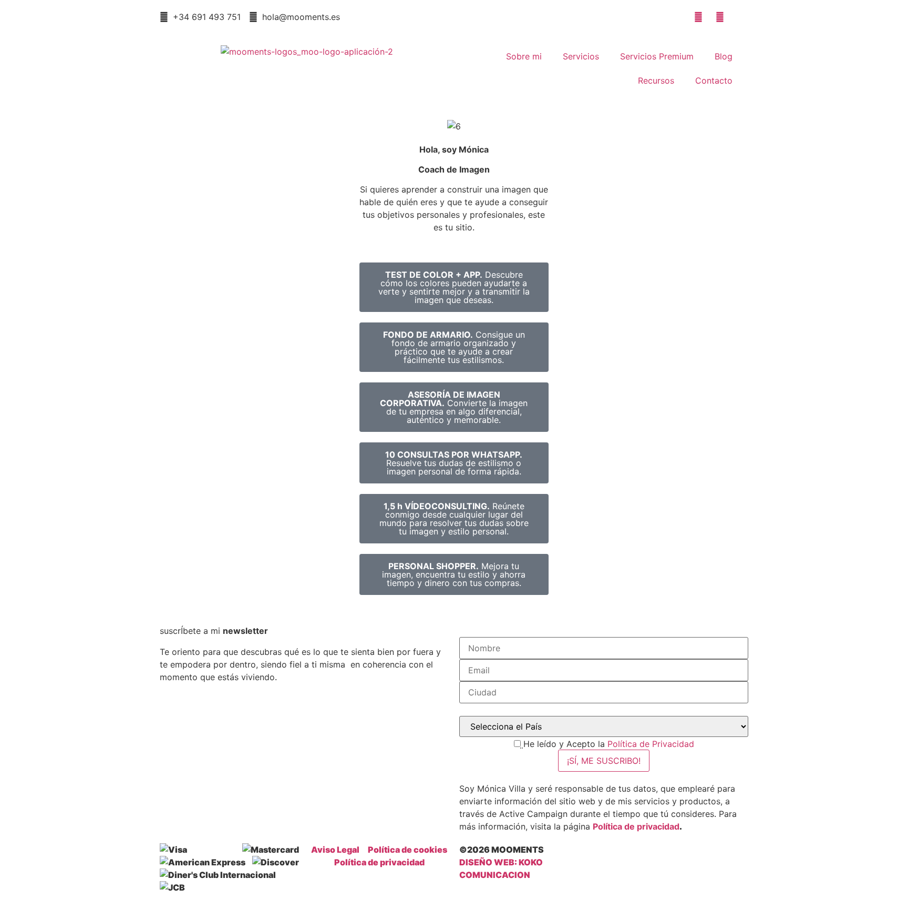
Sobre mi (524, 56)
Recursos (656, 80)
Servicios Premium (657, 56)
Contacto (713, 80)
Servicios (581, 56)
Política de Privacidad (650, 744)
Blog (723, 56)
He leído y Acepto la (608, 744)
